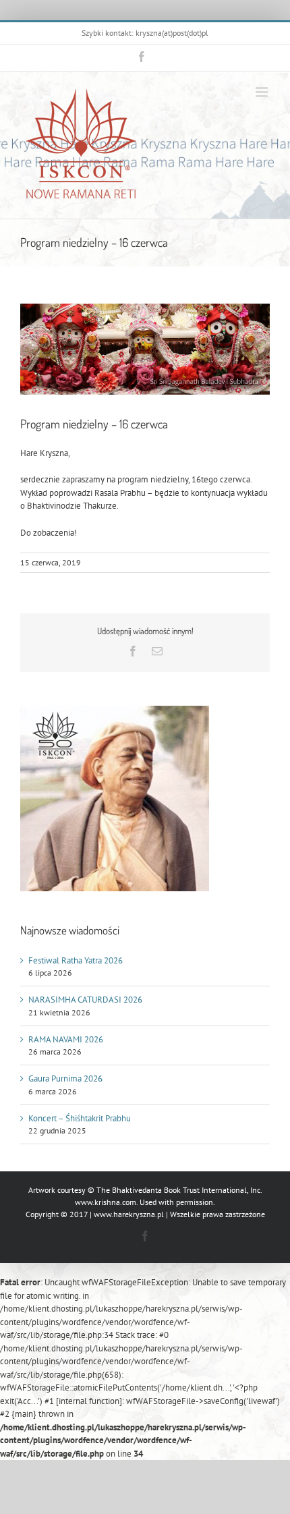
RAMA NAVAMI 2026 (65, 1039)
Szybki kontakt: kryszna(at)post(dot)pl (145, 33)
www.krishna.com (105, 1202)
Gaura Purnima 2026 (65, 1078)
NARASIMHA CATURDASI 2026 (85, 999)
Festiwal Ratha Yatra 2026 (75, 960)
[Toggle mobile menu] (263, 92)
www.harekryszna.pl (129, 1214)
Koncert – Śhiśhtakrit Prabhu (79, 1118)
